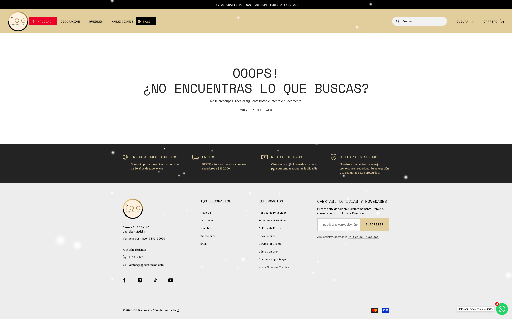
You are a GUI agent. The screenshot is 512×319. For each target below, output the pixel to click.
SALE (147, 21)
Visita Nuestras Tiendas (274, 267)
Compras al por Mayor (273, 259)
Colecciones (123, 21)
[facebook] (124, 280)
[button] (492, 21)
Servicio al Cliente (270, 244)
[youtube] (170, 280)
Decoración (70, 21)
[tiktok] (155, 280)
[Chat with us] (502, 309)
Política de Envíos (270, 228)
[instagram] (139, 280)
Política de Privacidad (273, 212)
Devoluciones (267, 236)
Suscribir (375, 224)
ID (178, 310)
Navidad (44, 21)
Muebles (96, 21)
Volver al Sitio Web (256, 110)
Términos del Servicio (272, 220)
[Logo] (18, 21)
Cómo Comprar (268, 251)
